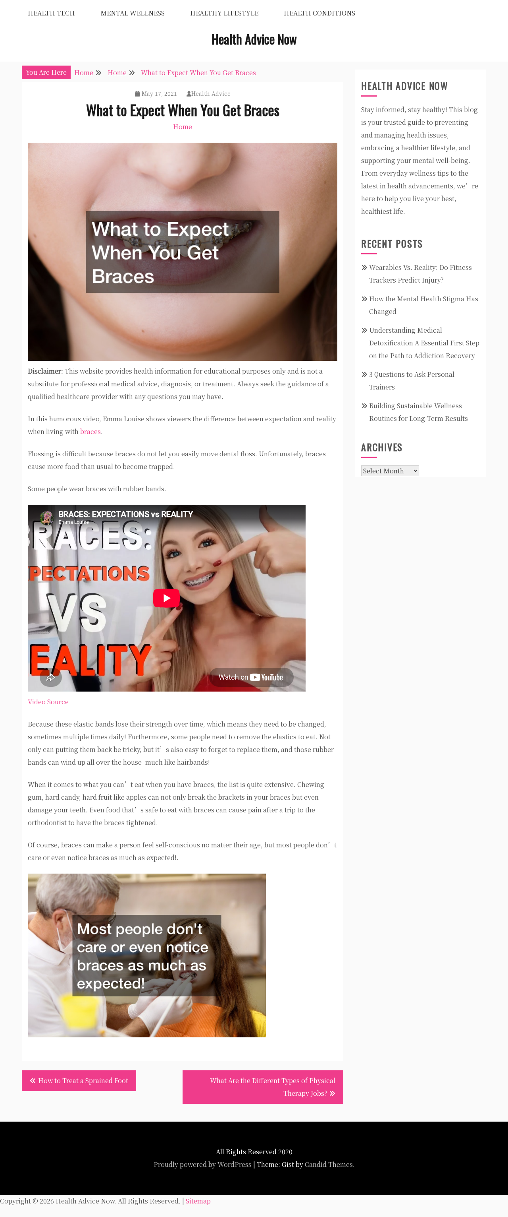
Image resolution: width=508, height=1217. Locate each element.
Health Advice (211, 93)
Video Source (48, 701)
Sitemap (198, 1200)
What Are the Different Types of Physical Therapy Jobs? (272, 1087)
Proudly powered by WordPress (203, 1164)
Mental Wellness (132, 12)
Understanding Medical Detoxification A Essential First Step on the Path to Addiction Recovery (424, 343)
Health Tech (51, 12)
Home (182, 126)
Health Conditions (319, 12)
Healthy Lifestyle (224, 12)
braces (90, 431)
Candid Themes (329, 1164)
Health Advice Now (254, 38)
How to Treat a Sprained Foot (83, 1080)
